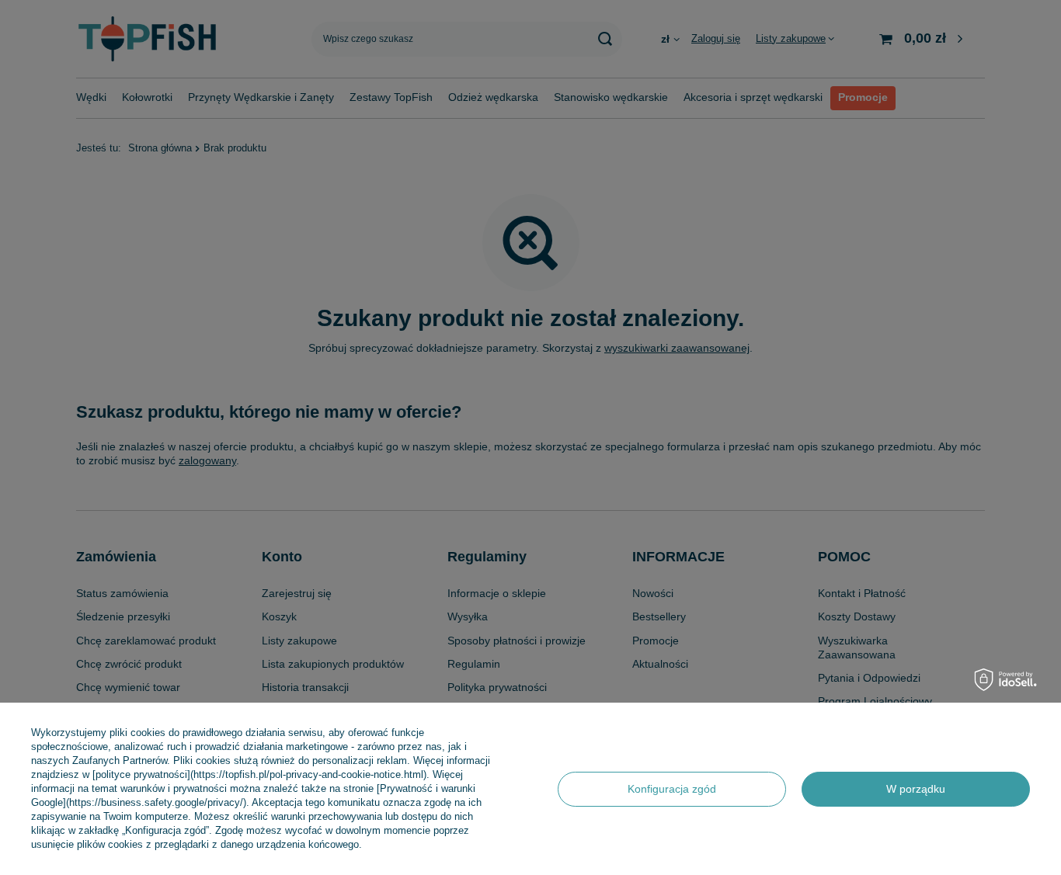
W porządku (915, 789)
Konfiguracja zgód (672, 789)
